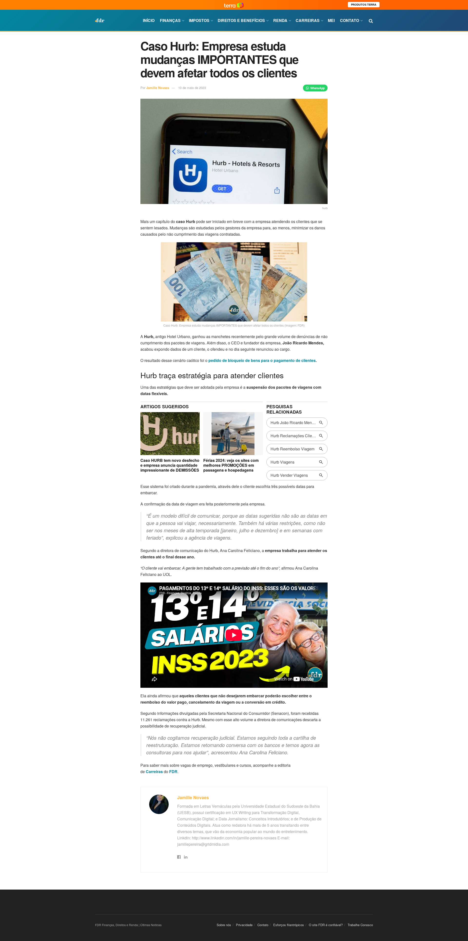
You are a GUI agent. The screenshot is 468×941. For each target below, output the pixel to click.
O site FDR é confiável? (326, 924)
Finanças (170, 20)
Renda (280, 20)
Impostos (199, 20)
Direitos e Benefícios (241, 20)
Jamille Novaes (157, 87)
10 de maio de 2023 (192, 87)
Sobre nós (224, 924)
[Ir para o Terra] (234, 5)
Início (149, 20)
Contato (349, 20)
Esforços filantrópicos (288, 924)
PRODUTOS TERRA (363, 4)
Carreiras (308, 20)
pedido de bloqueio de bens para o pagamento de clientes (262, 360)
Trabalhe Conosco (360, 924)
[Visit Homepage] (99, 20)
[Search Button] (371, 20)
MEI (331, 20)
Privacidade (244, 924)
